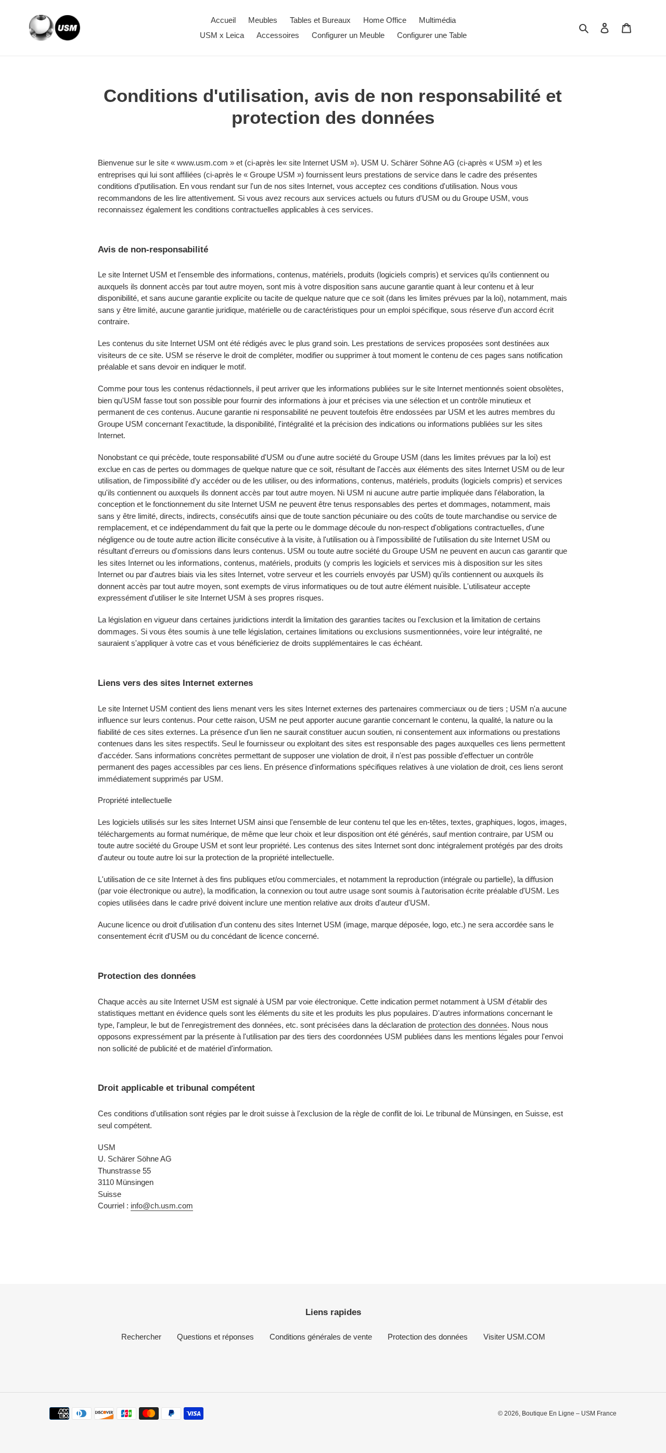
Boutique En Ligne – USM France (569, 1413)
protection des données (467, 1025)
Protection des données (428, 1336)
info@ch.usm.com (162, 1205)
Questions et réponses (215, 1336)
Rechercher (141, 1336)
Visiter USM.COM (514, 1336)
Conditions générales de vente (321, 1336)
